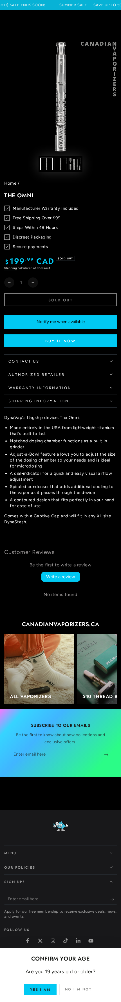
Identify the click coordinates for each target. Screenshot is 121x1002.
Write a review (60, 576)
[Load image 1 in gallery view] (46, 164)
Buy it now (60, 341)
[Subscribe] (107, 754)
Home (10, 183)
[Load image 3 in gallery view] (74, 164)
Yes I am (40, 989)
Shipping (10, 268)
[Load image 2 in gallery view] (60, 164)
